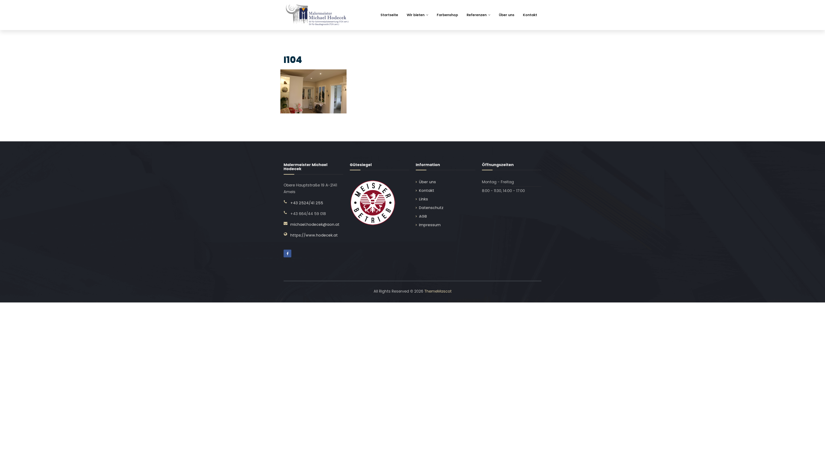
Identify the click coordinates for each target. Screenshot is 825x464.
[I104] (313, 90)
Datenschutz (431, 207)
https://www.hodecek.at (314, 235)
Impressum (430, 224)
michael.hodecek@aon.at (314, 224)
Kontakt (426, 190)
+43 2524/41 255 (306, 203)
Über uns (427, 182)
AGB (423, 216)
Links (423, 199)
